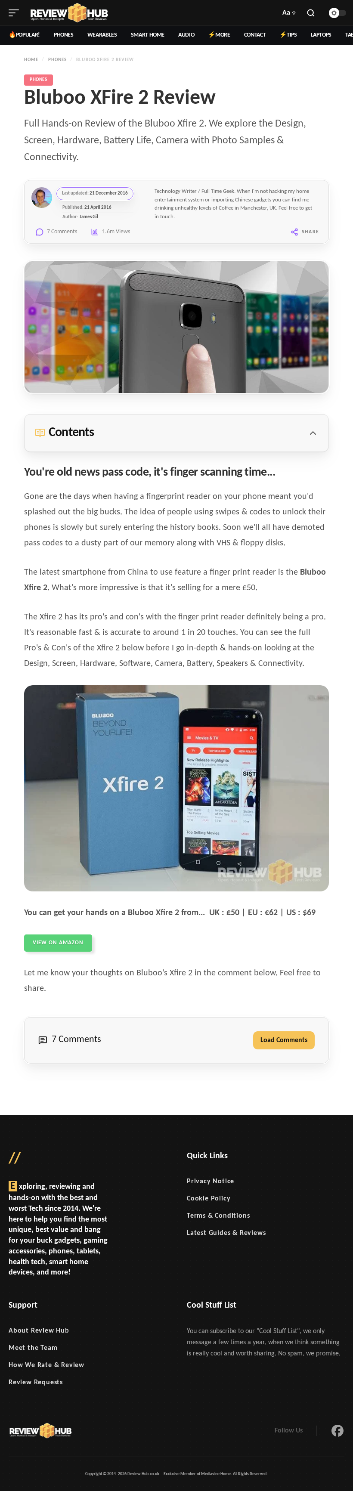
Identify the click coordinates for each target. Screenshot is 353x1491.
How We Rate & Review (46, 1365)
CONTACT (255, 35)
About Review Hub (39, 1330)
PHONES (64, 35)
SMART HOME (148, 35)
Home (31, 60)
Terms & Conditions (218, 1216)
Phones (57, 60)
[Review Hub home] (69, 13)
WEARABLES (102, 35)
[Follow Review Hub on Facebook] (337, 1431)
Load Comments (283, 1040)
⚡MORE (219, 35)
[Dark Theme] (337, 13)
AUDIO (186, 35)
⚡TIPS (288, 35)
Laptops (321, 35)
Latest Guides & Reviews (226, 1233)
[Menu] (14, 13)
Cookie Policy (208, 1198)
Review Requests (36, 1382)
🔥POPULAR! (24, 35)
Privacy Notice (210, 1181)
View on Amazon (58, 943)
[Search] (311, 13)
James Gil (89, 217)
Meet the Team (33, 1348)
